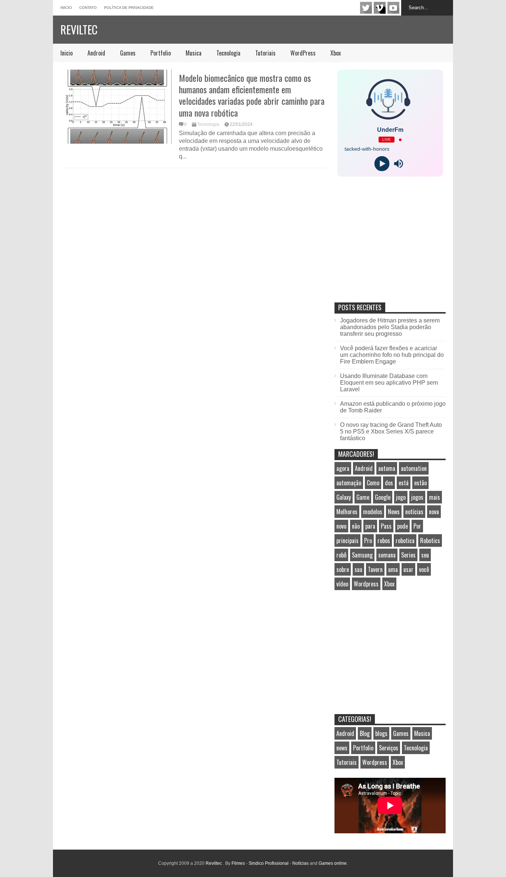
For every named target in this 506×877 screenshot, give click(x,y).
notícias (414, 511)
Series (408, 554)
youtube (393, 8)
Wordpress (366, 583)
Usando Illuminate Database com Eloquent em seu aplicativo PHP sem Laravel (389, 382)
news (341, 747)
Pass (386, 526)
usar (408, 569)
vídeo (342, 583)
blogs (381, 733)
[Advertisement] (390, 247)
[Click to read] (116, 107)
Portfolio (160, 52)
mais (434, 497)
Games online (333, 863)
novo (341, 526)
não (356, 526)
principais (347, 540)
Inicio (66, 8)
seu (425, 554)
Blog (365, 733)
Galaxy (343, 497)
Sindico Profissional (269, 863)
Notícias (300, 863)
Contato (88, 8)
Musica (194, 52)
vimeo (380, 8)
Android (96, 52)
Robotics (430, 540)
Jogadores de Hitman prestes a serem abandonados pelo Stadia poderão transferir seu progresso (390, 327)
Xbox (335, 52)
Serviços (388, 747)
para (370, 526)
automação (348, 482)
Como (373, 482)
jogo (401, 497)
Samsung (362, 554)
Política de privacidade (129, 8)
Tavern (375, 569)
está (404, 482)
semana (387, 554)
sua (358, 569)
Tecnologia (228, 52)
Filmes (238, 863)
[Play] (381, 163)
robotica (405, 540)
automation (414, 468)
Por (417, 526)
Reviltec (78, 29)
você (424, 569)
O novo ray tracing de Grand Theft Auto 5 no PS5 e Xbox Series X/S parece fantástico (391, 431)
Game (362, 497)
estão (420, 482)
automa (386, 468)
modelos (372, 511)
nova (434, 511)
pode (402, 526)
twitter (366, 8)
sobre (342, 569)
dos (389, 482)
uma (393, 569)
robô (341, 554)
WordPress (303, 52)
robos (383, 540)
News (394, 511)
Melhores (346, 511)
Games (128, 52)
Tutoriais (265, 52)
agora (342, 468)
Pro (368, 540)
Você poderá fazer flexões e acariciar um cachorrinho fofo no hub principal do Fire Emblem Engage (392, 355)
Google (382, 497)
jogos (417, 497)
